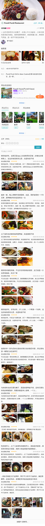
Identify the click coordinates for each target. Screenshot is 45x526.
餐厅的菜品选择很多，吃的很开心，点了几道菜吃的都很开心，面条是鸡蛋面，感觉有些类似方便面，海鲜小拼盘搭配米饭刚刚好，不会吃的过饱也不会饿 (22, 457)
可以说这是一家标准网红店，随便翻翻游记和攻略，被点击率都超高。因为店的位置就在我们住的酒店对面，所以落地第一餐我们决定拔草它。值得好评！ (22, 359)
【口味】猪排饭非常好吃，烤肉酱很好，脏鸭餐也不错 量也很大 (21, 429)
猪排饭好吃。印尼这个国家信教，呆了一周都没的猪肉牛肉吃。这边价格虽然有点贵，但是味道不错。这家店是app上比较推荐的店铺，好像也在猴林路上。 (22, 166)
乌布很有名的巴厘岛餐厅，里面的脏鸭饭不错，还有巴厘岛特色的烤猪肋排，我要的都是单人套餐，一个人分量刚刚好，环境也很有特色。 (22, 398)
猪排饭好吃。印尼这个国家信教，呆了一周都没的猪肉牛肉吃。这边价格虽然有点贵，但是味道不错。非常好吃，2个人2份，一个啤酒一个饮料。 (22, 320)
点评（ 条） (39, 23)
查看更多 (22, 103)
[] (7, 79)
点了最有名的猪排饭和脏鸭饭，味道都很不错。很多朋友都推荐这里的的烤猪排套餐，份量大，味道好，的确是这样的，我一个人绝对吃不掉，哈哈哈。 (22, 242)
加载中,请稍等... (22, 521)
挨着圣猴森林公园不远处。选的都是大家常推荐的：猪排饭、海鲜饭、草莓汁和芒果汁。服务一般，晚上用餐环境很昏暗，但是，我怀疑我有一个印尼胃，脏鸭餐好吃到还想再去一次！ (22, 206)
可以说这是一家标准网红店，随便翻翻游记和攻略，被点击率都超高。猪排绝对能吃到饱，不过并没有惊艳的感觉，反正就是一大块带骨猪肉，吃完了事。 (22, 281)
